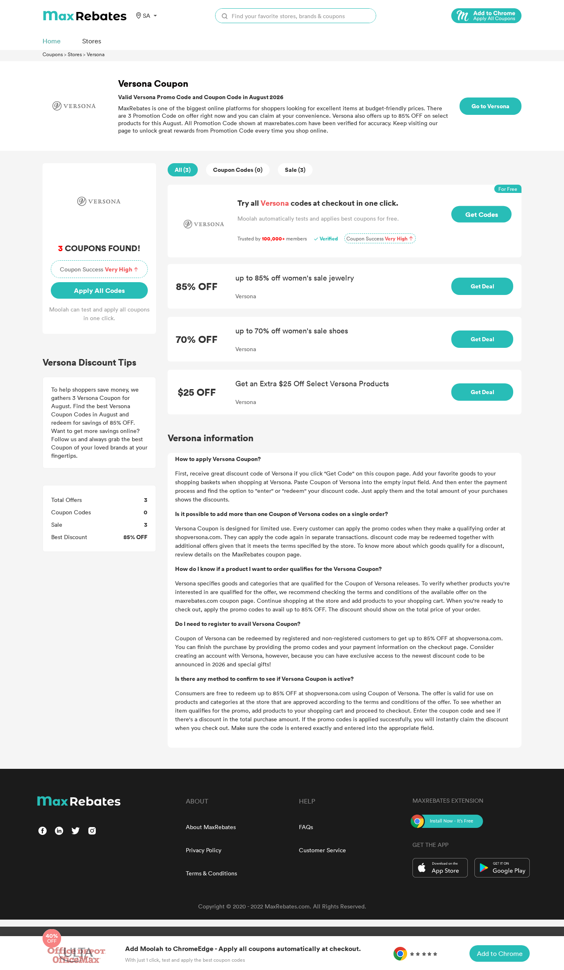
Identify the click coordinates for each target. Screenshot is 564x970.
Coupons (53, 54)
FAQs (306, 827)
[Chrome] (486, 15)
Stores (75, 54)
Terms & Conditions (211, 873)
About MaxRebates (211, 827)
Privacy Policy (203, 850)
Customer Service (322, 850)
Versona (95, 54)
